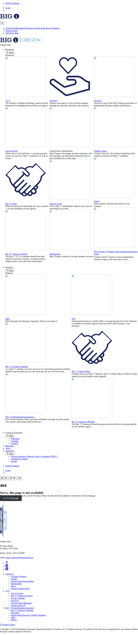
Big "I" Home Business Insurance (19, 417)
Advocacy (9, 451)
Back (11, 53)
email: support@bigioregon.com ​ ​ (20, 557)
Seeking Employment (20, 588)
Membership (55, 254)
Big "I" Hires (11, 204)
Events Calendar (18, 598)
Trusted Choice (100, 151)
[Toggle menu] (13, 478)
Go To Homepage (10, 498)
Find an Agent (11, 30)
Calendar (14, 441)
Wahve (97, 201)
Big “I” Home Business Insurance (19, 608)
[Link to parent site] (10, 18)
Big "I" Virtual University (16, 254)
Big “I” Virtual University (22, 596)
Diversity (53, 101)
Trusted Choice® (18, 605)
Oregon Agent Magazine (21, 603)
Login (8, 8)
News (7, 448)
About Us (9, 574)
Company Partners (19, 576)
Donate (14, 461)
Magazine (9, 446)
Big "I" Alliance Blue (81, 371)
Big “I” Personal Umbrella (22, 610)
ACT (7, 101)
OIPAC (14, 620)
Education (15, 438)
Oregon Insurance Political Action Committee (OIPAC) (34, 456)
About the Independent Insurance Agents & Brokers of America (32, 28)
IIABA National (12, 3)
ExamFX (15, 443)
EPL (74, 319)
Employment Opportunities (22, 581)
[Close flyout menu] (2, 23)
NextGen (98, 101)
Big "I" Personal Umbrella (16, 366)
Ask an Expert (11, 151)
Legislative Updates (19, 459)
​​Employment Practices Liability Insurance (28, 615)
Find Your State (12, 33)
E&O (7, 319)
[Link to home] (20, 42)
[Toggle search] (4, 478)
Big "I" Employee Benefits (83, 422)
